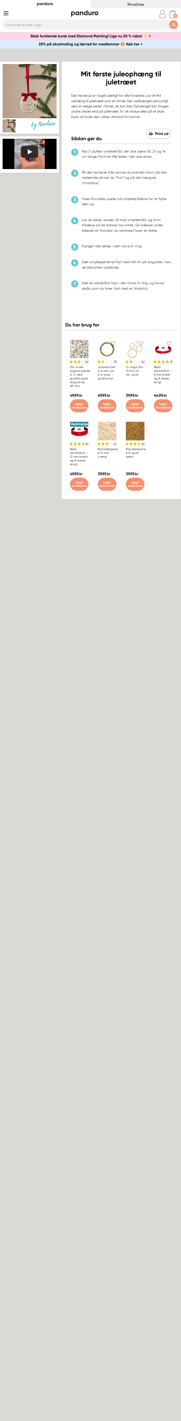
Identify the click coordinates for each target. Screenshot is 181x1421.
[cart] (173, 14)
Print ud (162, 133)
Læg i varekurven (79, 405)
